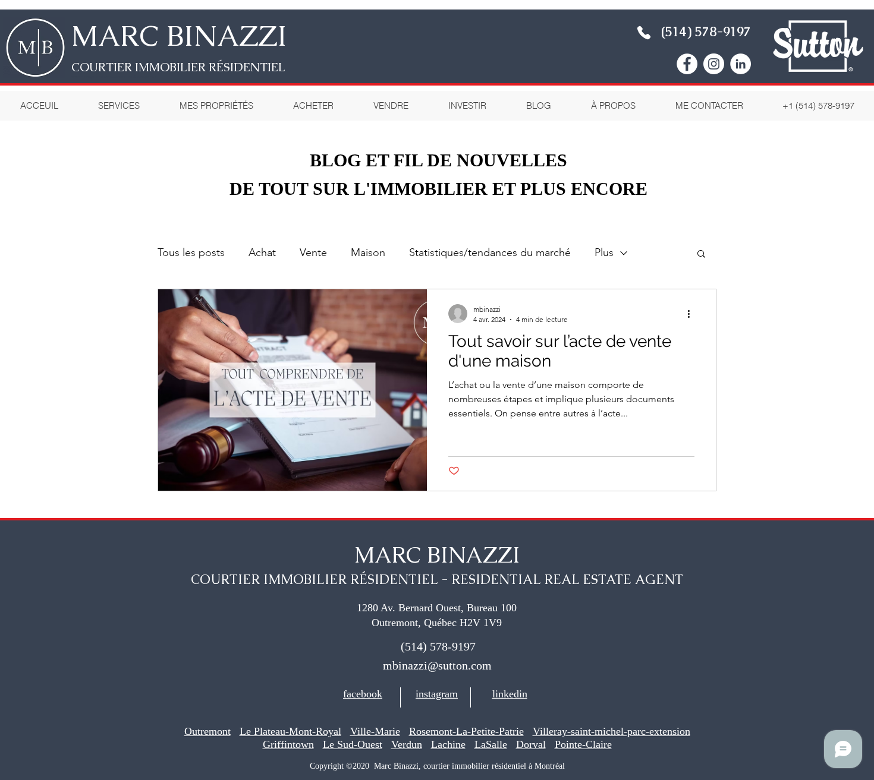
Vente (313, 252)
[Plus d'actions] (693, 314)
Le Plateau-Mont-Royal (290, 731)
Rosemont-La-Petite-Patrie (466, 731)
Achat (262, 252)
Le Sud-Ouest (352, 744)
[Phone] (644, 32)
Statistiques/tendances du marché (490, 252)
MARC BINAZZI (437, 555)
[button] (613, 105)
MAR (105, 35)
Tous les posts (191, 252)
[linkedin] (740, 63)
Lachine (448, 744)
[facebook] (687, 63)
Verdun (406, 744)
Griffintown (288, 744)
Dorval (531, 744)
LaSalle (490, 744)
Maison (368, 252)
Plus (604, 252)
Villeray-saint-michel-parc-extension (611, 731)
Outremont (207, 731)
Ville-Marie (375, 731)
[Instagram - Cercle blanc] (713, 63)
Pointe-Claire (583, 744)
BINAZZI (223, 35)
